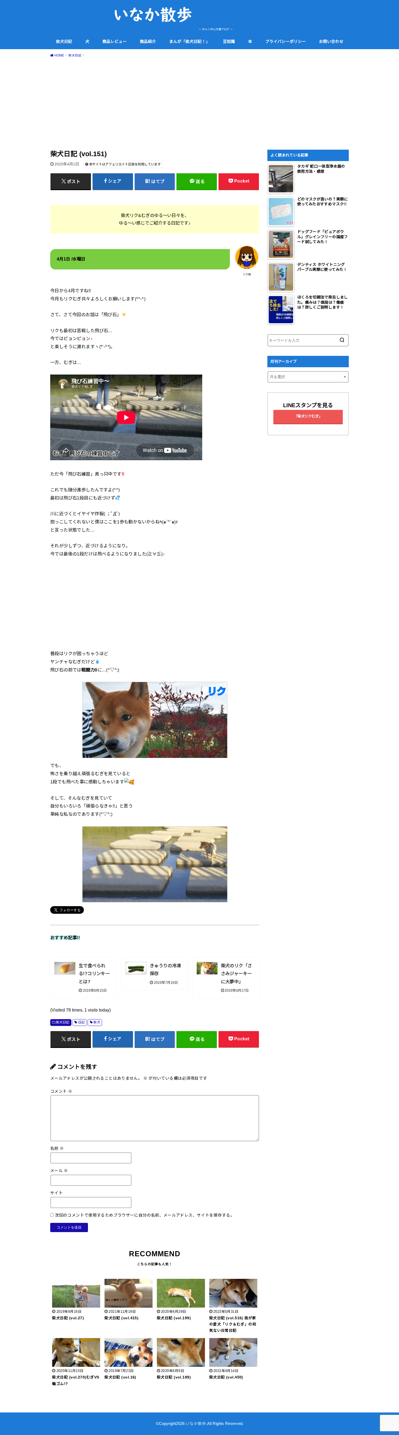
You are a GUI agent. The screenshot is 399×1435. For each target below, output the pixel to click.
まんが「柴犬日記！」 (189, 41)
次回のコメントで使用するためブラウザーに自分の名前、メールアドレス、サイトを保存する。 (144, 1215)
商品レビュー (114, 41)
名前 (57, 1148)
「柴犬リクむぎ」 (308, 416)
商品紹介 (148, 41)
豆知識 (229, 41)
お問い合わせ (331, 41)
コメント (61, 1091)
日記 (81, 1022)
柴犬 (96, 1022)
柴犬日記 (64, 41)
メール (59, 1171)
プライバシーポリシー (285, 41)
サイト (56, 1193)
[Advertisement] (199, 103)
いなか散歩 (196, 1423)
